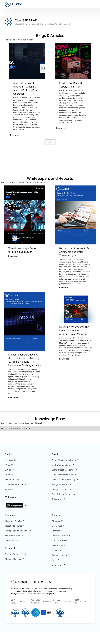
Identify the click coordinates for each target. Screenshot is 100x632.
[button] (93, 4)
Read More (15, 135)
